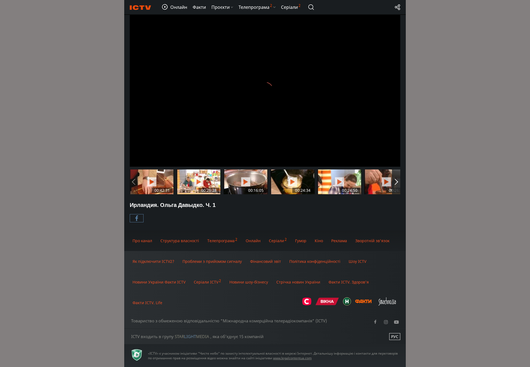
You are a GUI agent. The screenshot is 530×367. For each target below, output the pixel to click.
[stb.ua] (307, 304)
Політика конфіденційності (314, 261)
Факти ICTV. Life (147, 302)
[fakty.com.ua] (363, 304)
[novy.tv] (347, 304)
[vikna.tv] (327, 304)
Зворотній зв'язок (372, 240)
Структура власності (179, 240)
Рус (394, 336)
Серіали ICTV (206, 282)
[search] (311, 7)
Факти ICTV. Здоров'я (348, 282)
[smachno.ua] (387, 304)
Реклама (339, 240)
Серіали (276, 240)
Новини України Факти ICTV (159, 282)
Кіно (319, 240)
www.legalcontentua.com (292, 358)
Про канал (142, 240)
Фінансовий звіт (265, 261)
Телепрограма (221, 240)
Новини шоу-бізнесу (248, 282)
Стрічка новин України (298, 282)
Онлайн (253, 240)
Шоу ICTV (357, 261)
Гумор (300, 240)
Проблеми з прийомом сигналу (212, 261)
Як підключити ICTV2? (153, 261)
